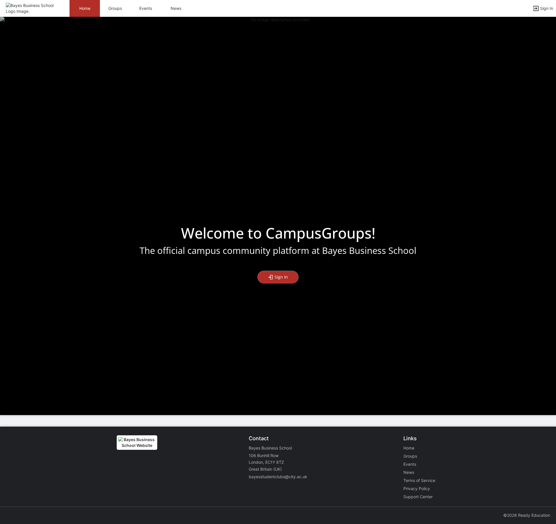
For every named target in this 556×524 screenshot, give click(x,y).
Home (408, 447)
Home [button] (84, 8)
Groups (115, 8)
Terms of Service (419, 480)
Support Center (418, 496)
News (176, 8)
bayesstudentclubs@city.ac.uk (278, 476)
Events (145, 8)
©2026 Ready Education (526, 515)
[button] (30, 8)
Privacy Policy (416, 488)
